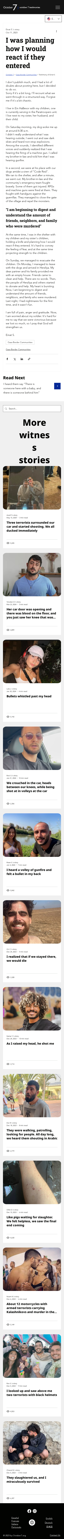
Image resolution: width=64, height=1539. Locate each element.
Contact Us (55, 1535)
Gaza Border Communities (20, 342)
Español (15, 1517)
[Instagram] (35, 1511)
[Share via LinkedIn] (21, 359)
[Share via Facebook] (7, 359)
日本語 (49, 1526)
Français (15, 1521)
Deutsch (49, 1522)
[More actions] (56, 31)
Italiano (14, 1524)
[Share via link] (29, 359)
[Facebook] (29, 1511)
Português (16, 1527)
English (49, 1518)
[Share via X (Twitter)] (14, 359)
